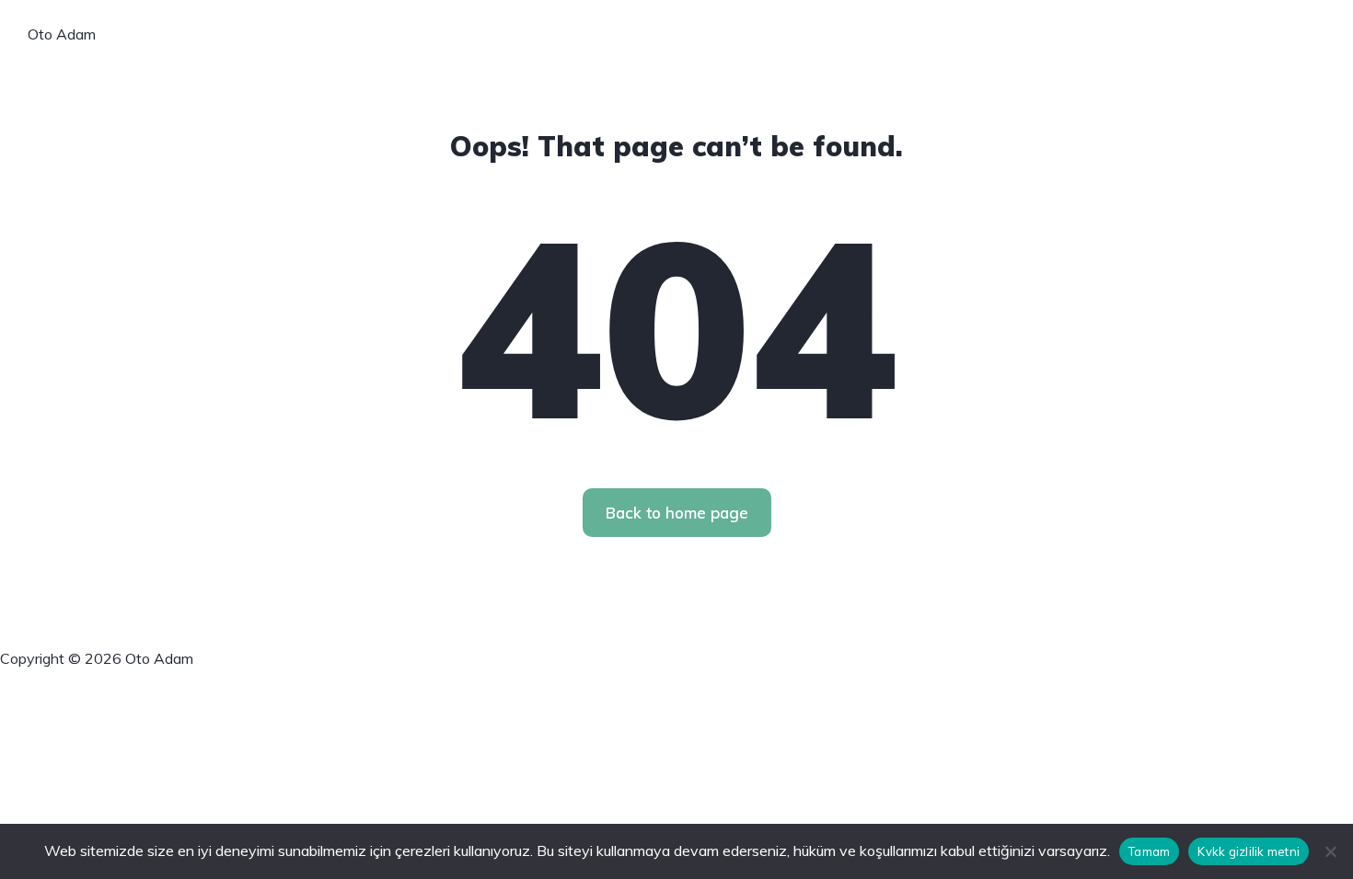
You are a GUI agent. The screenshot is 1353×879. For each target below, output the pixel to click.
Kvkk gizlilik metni (1248, 851)
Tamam (1149, 851)
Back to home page (677, 512)
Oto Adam (62, 34)
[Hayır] (1330, 851)
